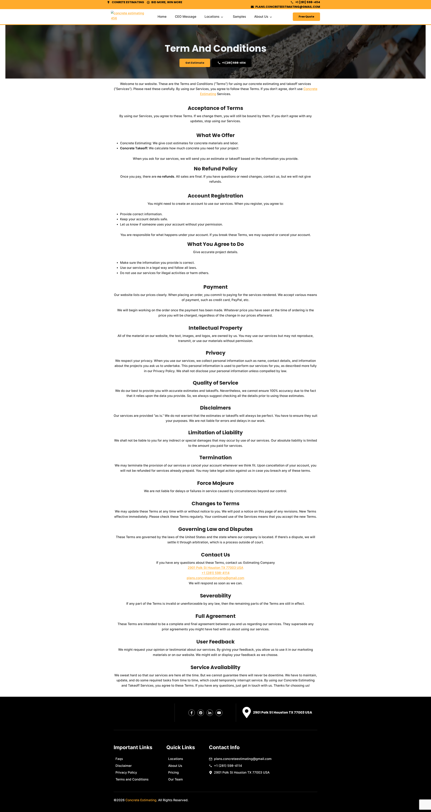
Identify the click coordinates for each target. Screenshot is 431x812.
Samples (239, 17)
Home (162, 17)
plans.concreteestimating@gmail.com (215, 578)
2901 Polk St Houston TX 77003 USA (215, 568)
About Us (261, 17)
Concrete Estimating (140, 800)
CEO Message (185, 17)
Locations (212, 17)
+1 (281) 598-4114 (215, 573)
